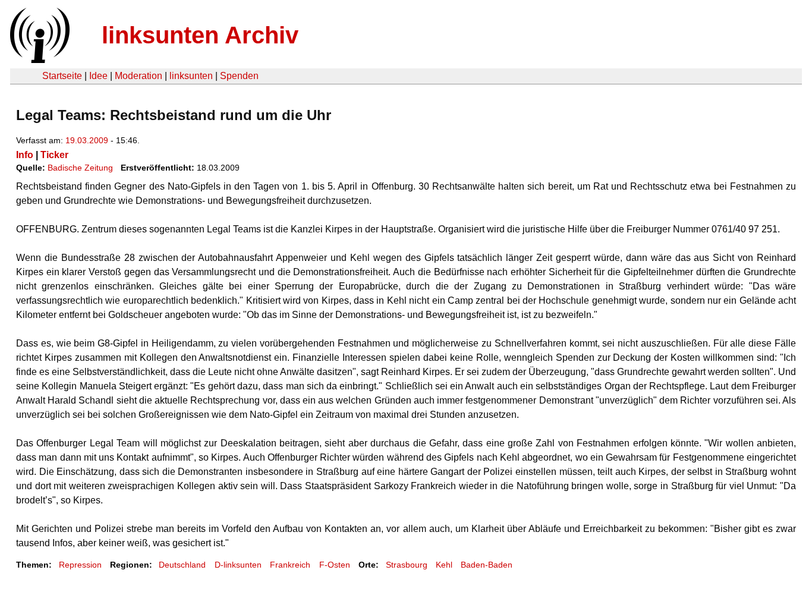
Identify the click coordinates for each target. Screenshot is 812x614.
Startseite (62, 76)
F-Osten (334, 564)
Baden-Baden (486, 564)
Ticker (54, 155)
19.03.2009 (86, 140)
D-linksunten (238, 564)
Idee (98, 76)
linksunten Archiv (200, 35)
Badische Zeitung (80, 167)
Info (24, 155)
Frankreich (290, 564)
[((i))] (39, 60)
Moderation (138, 76)
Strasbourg (406, 564)
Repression (80, 564)
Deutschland (182, 564)
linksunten (191, 76)
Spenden (239, 76)
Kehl (444, 564)
